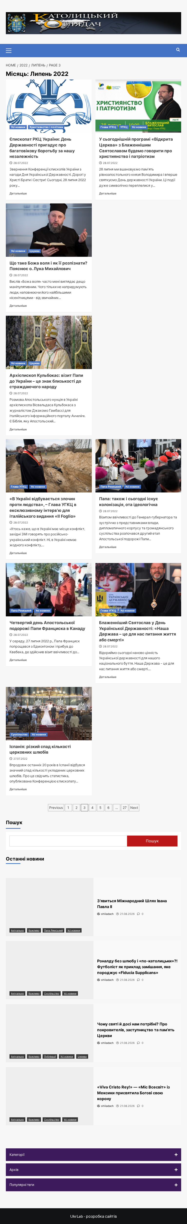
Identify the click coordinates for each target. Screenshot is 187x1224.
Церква (34, 251)
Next (134, 807)
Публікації (50, 1056)
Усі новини (18, 127)
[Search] (178, 50)
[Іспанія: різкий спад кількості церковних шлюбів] (49, 713)
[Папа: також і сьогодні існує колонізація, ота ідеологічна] (138, 465)
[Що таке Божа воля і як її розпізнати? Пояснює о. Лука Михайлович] (49, 230)
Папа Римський (111, 486)
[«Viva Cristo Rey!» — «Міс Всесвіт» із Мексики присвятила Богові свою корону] (50, 1096)
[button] (93, 1154)
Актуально (17, 930)
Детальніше (18, 193)
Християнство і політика (46, 127)
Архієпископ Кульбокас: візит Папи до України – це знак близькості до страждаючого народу (46, 381)
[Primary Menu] (11, 50)
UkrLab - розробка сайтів (93, 1216)
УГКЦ (124, 127)
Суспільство (19, 734)
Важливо (33, 930)
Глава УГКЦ (108, 127)
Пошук (14, 822)
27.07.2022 (20, 758)
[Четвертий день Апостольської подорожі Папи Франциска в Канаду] (49, 589)
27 (125, 807)
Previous (56, 807)
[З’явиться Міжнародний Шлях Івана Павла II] (50, 907)
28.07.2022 (20, 163)
